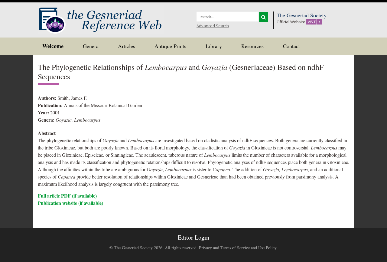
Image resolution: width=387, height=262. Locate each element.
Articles (126, 46)
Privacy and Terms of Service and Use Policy (237, 248)
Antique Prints (170, 46)
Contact (291, 46)
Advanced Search (213, 25)
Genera (91, 46)
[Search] (263, 17)
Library (214, 46)
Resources (252, 46)
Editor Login (193, 237)
